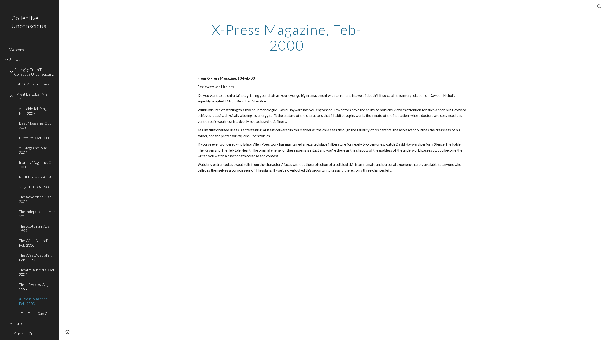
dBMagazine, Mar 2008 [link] (33, 149)
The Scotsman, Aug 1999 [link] (34, 228)
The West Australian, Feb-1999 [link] (35, 257)
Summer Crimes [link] (27, 333)
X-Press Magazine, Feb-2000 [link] (33, 301)
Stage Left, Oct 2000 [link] (36, 187)
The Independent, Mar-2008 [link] (37, 213)
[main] (287, 37)
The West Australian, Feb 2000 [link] (35, 242)
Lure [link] (18, 323)
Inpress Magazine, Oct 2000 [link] (37, 164)
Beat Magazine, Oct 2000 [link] (35, 125)
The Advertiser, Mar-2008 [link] (35, 199)
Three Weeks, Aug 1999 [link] (33, 286)
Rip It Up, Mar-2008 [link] (35, 177)
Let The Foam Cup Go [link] (32, 313)
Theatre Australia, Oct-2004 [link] (37, 272)
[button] (599, 6)
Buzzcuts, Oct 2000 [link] (35, 138)
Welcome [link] (17, 49)
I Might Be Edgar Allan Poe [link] (31, 96)
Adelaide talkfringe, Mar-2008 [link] (34, 110)
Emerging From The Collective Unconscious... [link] (34, 71)
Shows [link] (14, 59)
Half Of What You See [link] (31, 84)
